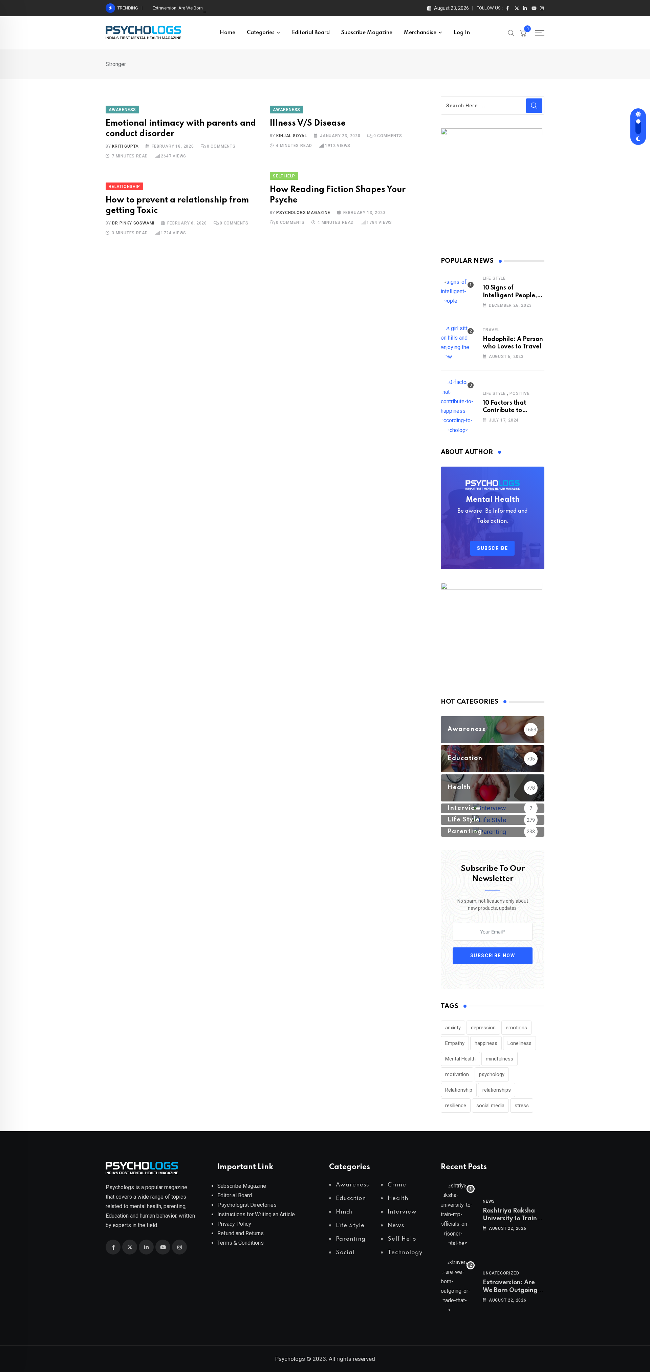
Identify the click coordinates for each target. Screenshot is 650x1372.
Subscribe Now (492, 955)
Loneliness (519, 1043)
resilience (455, 1105)
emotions (516, 1028)
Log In (462, 33)
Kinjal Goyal (291, 135)
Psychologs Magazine (303, 212)
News (489, 1201)
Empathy (454, 1043)
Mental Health (460, 1059)
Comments (221, 146)
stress (522, 1105)
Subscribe (492, 548)
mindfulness (499, 1059)
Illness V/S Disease (308, 123)
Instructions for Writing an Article (256, 1214)
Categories (261, 33)
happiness (486, 1043)
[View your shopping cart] (523, 33)
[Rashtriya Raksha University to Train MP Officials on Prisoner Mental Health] (458, 1214)
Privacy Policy (234, 1224)
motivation (457, 1074)
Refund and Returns (240, 1233)
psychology (491, 1074)
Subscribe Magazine (366, 33)
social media (490, 1105)
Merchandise (420, 33)
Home (227, 33)
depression (483, 1028)
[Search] (511, 32)
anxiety (453, 1028)
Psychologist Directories (247, 1205)
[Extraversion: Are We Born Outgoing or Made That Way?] (458, 1286)
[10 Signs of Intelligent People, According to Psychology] (458, 291)
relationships (496, 1090)
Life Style (494, 278)
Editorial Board (311, 33)
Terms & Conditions (240, 1243)
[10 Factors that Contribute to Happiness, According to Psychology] (458, 406)
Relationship (458, 1090)
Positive (519, 393)
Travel (491, 329)
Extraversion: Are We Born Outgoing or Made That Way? (207, 7)
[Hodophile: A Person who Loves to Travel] (458, 343)
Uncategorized (501, 1273)
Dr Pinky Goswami (133, 223)
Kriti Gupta (125, 146)
